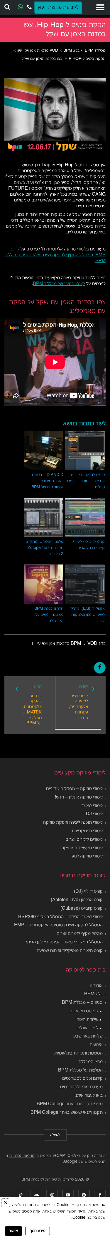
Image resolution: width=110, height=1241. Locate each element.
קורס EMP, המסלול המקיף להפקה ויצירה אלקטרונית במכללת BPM (55, 255)
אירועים (96, 1045)
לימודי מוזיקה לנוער (86, 856)
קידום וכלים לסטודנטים (82, 1078)
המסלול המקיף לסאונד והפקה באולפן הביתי (64, 942)
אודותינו (96, 986)
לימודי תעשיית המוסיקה (82, 848)
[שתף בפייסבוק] (100, 668)
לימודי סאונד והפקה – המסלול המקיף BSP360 (60, 917)
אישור (13, 1231)
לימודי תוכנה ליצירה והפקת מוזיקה (73, 822)
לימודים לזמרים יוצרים (84, 839)
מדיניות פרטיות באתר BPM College (70, 1104)
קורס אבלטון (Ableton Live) (77, 900)
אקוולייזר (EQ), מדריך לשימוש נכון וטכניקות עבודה (87, 615)
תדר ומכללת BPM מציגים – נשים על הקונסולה (48, 615)
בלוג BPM (93, 994)
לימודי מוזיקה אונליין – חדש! (79, 797)
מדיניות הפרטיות (22, 1156)
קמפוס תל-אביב (84, 1011)
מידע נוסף (37, 1231)
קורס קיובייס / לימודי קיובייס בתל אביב (89, 545)
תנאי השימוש (95, 1162)
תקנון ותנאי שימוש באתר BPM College (67, 1113)
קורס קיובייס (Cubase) (81, 908)
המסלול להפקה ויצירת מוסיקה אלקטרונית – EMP (58, 925)
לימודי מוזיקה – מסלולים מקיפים (74, 789)
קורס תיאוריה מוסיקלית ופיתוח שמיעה (70, 951)
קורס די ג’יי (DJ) (88, 891)
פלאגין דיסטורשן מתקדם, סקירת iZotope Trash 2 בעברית (43, 548)
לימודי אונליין (87, 1028)
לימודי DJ (94, 814)
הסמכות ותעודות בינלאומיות (78, 1053)
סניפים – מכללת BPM (82, 1003)
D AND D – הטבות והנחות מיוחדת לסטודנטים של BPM (47, 481)
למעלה (55, 1135)
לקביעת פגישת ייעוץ (58, 7)
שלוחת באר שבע (88, 1036)
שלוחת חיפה (87, 1020)
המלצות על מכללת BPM (80, 1070)
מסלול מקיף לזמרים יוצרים (80, 934)
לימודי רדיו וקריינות (87, 831)
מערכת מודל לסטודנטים (81, 1087)
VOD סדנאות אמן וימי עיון (66, 644)
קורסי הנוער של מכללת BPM (59, 284)
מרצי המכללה (91, 1062)
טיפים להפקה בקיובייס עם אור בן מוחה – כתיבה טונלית (85, 481)
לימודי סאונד (92, 806)
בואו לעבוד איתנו (89, 1095)
